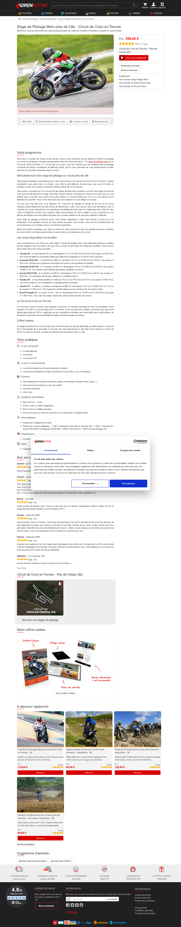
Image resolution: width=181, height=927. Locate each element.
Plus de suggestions (25, 844)
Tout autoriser (128, 483)
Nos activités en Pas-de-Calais (132, 86)
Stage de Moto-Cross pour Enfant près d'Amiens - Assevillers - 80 (85, 751)
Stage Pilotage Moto (48, 18)
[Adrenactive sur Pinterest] (77, 905)
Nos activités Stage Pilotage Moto (133, 79)
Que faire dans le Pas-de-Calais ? (33, 861)
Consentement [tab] (51, 450)
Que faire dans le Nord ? (61, 861)
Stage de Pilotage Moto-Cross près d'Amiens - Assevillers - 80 (137, 751)
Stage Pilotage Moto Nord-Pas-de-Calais (76, 18)
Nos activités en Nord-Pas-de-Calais (135, 82)
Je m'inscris (112, 899)
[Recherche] (134, 5)
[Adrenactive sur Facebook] (68, 905)
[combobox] (90, 5)
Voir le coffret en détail (65, 693)
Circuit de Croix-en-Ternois (133, 48)
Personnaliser (88, 483)
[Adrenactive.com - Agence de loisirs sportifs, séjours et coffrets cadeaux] (31, 5)
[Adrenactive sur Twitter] (72, 905)
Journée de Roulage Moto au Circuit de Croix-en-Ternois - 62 (40, 751)
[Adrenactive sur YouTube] (81, 905)
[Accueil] (19, 18)
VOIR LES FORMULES (136, 57)
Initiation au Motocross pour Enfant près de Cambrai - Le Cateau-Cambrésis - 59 (39, 816)
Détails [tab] (90, 450)
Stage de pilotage (30, 18)
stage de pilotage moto (98, 161)
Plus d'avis (21, 568)
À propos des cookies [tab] (130, 450)
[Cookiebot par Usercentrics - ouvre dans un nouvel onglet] (135, 442)
